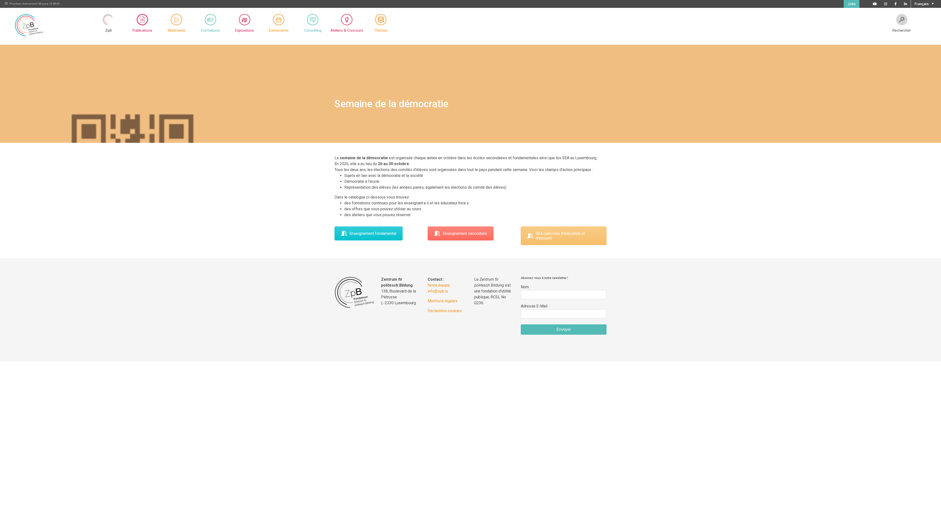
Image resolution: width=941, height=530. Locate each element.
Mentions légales (443, 301)
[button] (923, 3)
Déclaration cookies (445, 310)
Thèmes (380, 30)
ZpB (108, 30)
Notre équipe (439, 285)
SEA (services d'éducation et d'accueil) (560, 235)
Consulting (312, 30)
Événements (279, 30)
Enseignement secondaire (465, 233)
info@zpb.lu (438, 291)
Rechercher (901, 30)
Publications (142, 30)
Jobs (851, 4)
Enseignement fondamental (372, 233)
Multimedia (176, 30)
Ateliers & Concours (347, 30)
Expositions (244, 30)
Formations (210, 30)
